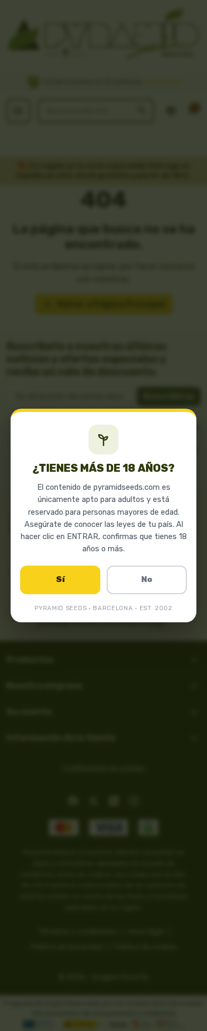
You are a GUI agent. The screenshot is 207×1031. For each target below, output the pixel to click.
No (146, 579)
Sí (60, 579)
